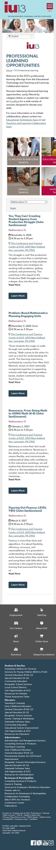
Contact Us (6, 813)
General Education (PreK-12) (19, 675)
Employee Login (21, 819)
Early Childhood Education (18, 706)
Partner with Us (12, 790)
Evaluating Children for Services (20, 669)
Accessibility (8, 819)
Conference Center (14, 802)
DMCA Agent (32, 817)
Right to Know (9, 815)
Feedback (33, 819)
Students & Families (15, 665)
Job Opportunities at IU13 (17, 690)
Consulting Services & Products (20, 743)
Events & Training (13, 784)
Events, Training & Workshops (19, 718)
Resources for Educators (17, 734)
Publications (11, 806)
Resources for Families (16, 693)
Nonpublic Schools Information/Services (25, 762)
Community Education (16, 681)
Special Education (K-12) (17, 678)
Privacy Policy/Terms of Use (14, 817)
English (15, 36)
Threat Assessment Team (17, 696)
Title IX (19, 815)
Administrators (12, 737)
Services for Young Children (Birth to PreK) (26, 672)
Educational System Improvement (22, 728)
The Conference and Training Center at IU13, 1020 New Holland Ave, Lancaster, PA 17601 (27, 247)
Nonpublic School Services (18, 684)
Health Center (45, 817)
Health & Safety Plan (32, 815)
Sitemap (46, 813)
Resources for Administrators (19, 774)
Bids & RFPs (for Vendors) (17, 799)
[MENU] (50, 6)
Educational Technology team (22, 119)
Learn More (18, 295)
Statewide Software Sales (17, 721)
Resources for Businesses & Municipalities (25, 793)
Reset (13, 208)
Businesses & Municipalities (19, 777)
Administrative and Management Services (25, 740)
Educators (10, 700)
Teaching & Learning (15, 703)
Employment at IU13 (21, 813)
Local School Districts (15, 687)
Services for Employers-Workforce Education (27, 787)
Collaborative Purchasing (17, 796)
